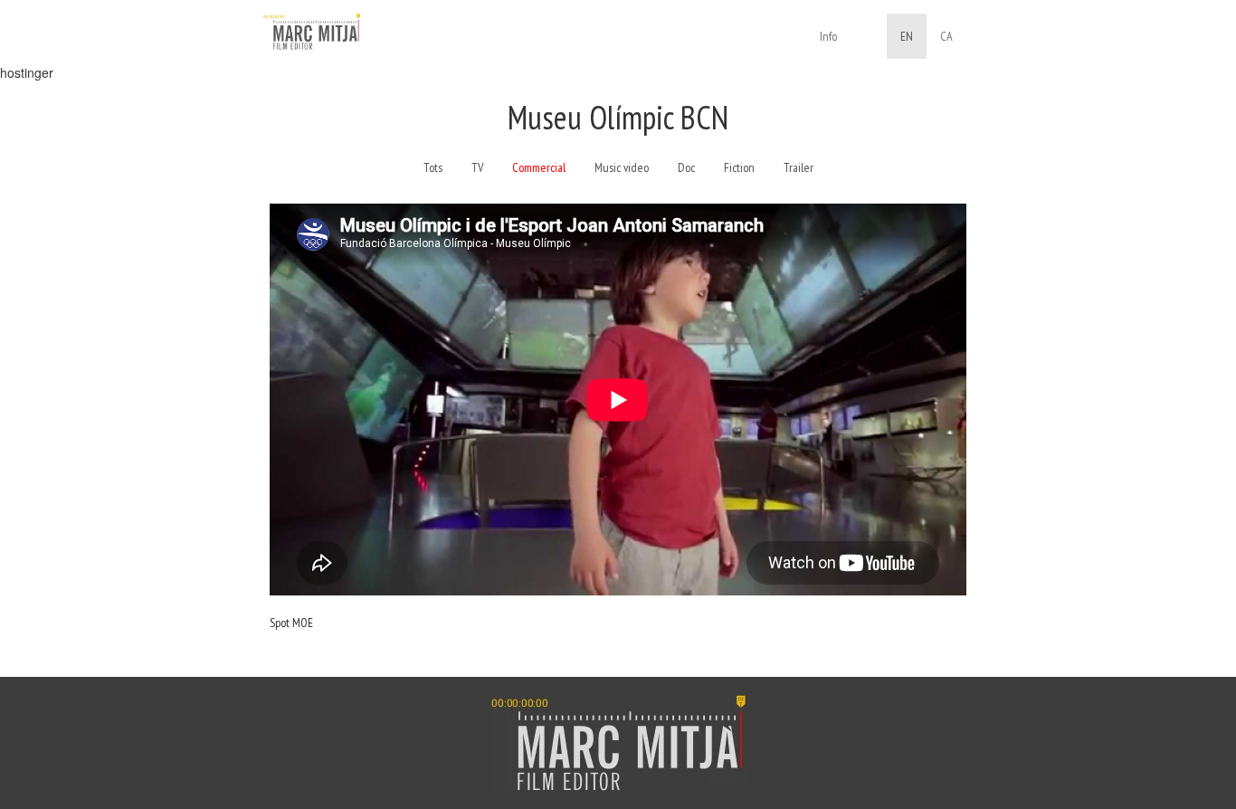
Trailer (798, 167)
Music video (621, 167)
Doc (686, 167)
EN (906, 36)
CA (946, 36)
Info (828, 36)
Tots (432, 167)
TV (477, 167)
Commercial (539, 167)
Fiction (739, 167)
